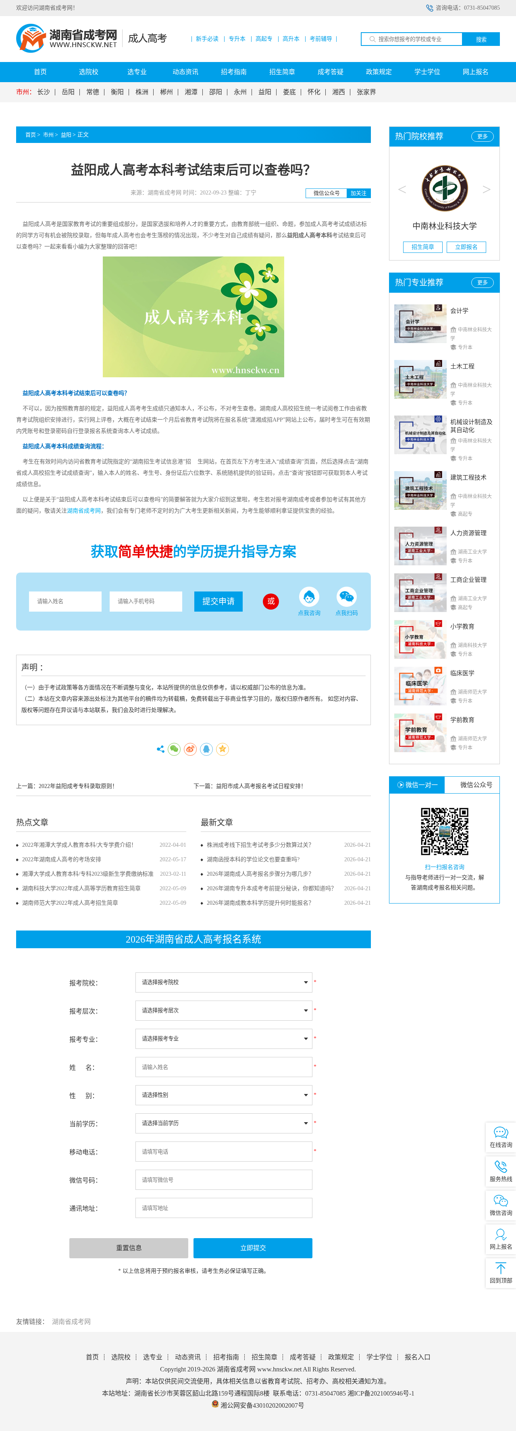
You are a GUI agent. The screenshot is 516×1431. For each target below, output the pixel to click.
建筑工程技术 (468, 477)
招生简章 (282, 71)
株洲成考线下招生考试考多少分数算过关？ (260, 845)
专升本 (237, 39)
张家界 (366, 92)
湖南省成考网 (71, 1321)
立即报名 (466, 247)
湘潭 (191, 92)
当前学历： (85, 1124)
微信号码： (85, 1180)
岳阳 (68, 92)
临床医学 (462, 673)
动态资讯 (185, 71)
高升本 (291, 39)
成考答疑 (330, 71)
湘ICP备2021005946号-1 (380, 1393)
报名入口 (418, 1357)
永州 (240, 92)
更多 (482, 136)
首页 (40, 71)
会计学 (459, 311)
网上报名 (476, 71)
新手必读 (207, 39)
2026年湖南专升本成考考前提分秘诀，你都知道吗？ (272, 888)
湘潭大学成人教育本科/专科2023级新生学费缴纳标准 (88, 874)
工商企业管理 (468, 580)
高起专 (264, 39)
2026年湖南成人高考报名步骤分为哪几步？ (260, 874)
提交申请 (218, 601)
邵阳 (215, 92)
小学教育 (462, 626)
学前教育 (462, 720)
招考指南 (234, 71)
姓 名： (83, 1067)
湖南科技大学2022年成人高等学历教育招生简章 (81, 888)
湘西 (338, 92)
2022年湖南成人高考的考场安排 (61, 859)
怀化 (314, 92)
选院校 (88, 71)
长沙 (43, 92)
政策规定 (379, 71)
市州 (48, 135)
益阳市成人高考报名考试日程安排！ (261, 786)
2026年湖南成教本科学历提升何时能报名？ (260, 903)
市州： (25, 92)
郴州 (166, 92)
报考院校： (85, 983)
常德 (92, 92)
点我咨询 (309, 613)
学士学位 (427, 71)
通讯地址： (85, 1208)
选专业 (137, 71)
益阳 (264, 92)
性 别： (83, 1095)
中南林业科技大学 (444, 226)
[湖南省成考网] (91, 51)
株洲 (141, 92)
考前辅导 (321, 39)
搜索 (481, 40)
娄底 (289, 92)
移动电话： (85, 1152)
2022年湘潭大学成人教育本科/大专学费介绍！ (79, 845)
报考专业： (85, 1039)
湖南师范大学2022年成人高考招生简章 (70, 903)
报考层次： (85, 1011)
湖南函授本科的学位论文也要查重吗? (253, 859)
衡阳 (117, 92)
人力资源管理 (468, 533)
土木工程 (462, 366)
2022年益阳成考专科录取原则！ (78, 786)
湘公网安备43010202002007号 (262, 1405)
